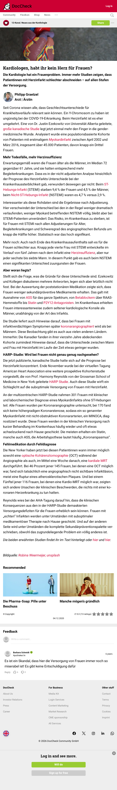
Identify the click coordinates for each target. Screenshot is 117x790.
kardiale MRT (97, 461)
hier (95, 540)
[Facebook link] (74, 733)
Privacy (106, 705)
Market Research (58, 711)
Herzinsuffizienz (83, 253)
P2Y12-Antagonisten (58, 303)
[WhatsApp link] (112, 733)
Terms (105, 699)
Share (100, 22)
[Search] (111, 15)
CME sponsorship (58, 717)
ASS (29, 297)
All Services (55, 723)
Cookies (106, 711)
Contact (106, 693)
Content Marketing (58, 705)
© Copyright (8, 614)
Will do (58, 764)
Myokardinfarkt (60, 140)
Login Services (56, 699)
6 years (109, 654)
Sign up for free (58, 772)
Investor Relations (12, 699)
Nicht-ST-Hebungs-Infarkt (29, 195)
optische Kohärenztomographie (45, 455)
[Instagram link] (93, 733)
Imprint (106, 717)
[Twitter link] (84, 733)
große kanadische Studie (21, 129)
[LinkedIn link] (103, 733)
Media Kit (54, 693)
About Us (8, 693)
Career (6, 711)
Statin (32, 303)
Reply (8, 672)
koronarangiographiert (77, 326)
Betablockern (85, 297)
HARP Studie (58, 382)
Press (6, 705)
